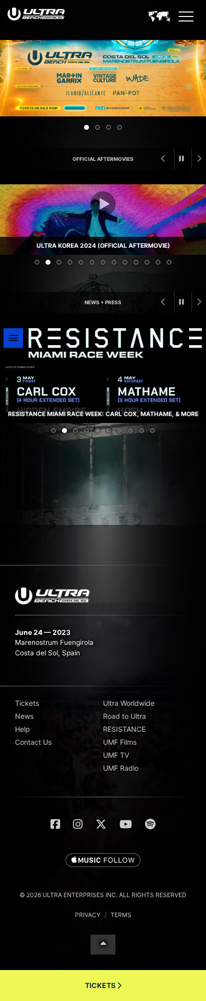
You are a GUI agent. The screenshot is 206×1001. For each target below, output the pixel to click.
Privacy (87, 915)
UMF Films (119, 742)
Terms (121, 915)
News (24, 716)
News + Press (103, 302)
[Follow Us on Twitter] (101, 824)
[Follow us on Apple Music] (103, 861)
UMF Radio (120, 768)
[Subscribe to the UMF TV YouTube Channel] (125, 824)
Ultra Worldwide (128, 703)
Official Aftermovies (103, 159)
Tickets (27, 703)
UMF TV (116, 755)
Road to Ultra (124, 716)
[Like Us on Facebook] (55, 824)
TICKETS (101, 985)
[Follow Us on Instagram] (78, 824)
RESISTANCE (124, 729)
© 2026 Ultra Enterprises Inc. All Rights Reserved (103, 895)
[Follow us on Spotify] (150, 824)
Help (22, 729)
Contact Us (33, 742)
